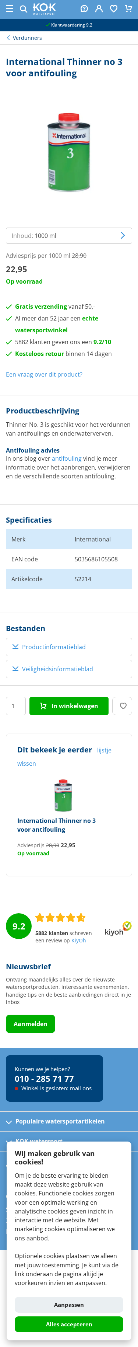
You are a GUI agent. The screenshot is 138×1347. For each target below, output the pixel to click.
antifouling (67, 458)
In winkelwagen (74, 706)
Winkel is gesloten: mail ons (56, 1088)
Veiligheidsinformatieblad (57, 669)
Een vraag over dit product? (44, 374)
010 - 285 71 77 (44, 1078)
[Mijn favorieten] (113, 9)
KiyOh (78, 940)
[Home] (44, 12)
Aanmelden (30, 1024)
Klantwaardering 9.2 (71, 25)
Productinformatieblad (54, 647)
